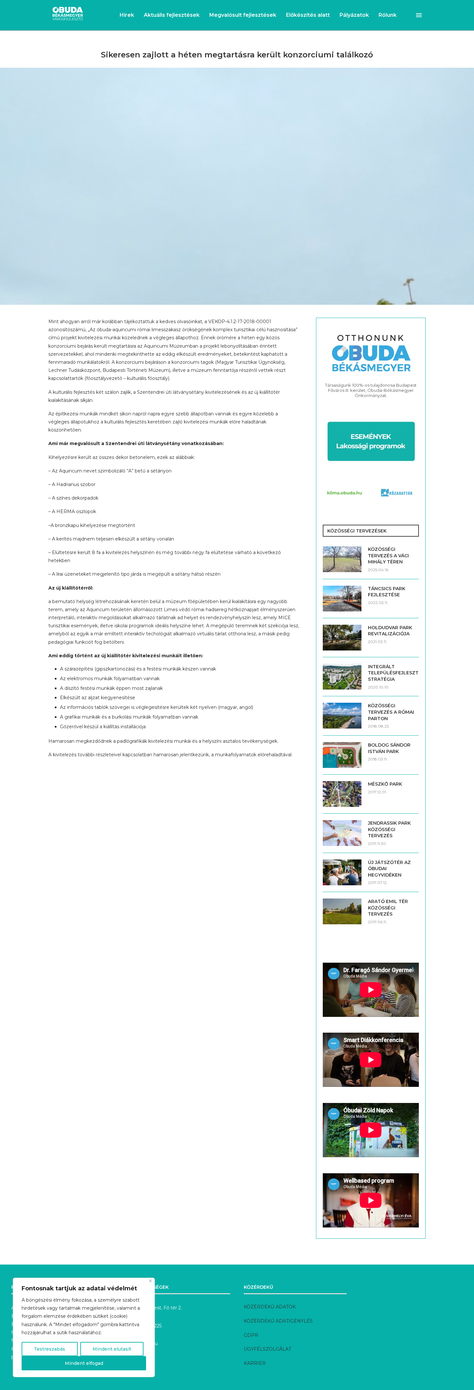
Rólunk (388, 15)
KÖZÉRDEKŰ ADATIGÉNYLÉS (278, 1321)
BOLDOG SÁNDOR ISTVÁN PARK (389, 748)
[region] (84, 1327)
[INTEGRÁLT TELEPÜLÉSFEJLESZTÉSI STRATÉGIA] (342, 677)
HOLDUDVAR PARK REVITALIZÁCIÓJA (390, 631)
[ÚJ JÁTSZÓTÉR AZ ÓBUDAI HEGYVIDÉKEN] (342, 872)
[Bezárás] (150, 1280)
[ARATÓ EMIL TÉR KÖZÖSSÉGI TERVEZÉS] (342, 911)
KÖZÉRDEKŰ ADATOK (270, 1307)
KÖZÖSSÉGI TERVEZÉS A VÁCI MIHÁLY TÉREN (388, 555)
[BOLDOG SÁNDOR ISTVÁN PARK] (342, 755)
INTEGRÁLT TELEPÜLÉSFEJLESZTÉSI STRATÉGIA (393, 673)
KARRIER (255, 1363)
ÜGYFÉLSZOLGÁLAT (267, 1349)
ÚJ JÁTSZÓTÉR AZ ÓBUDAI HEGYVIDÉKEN (389, 868)
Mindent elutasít (112, 1349)
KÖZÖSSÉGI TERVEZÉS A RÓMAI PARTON (391, 712)
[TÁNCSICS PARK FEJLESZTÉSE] (342, 598)
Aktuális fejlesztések (172, 15)
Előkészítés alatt (308, 15)
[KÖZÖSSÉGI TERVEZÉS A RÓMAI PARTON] (342, 716)
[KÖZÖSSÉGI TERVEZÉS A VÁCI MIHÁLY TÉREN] (342, 559)
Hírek (127, 15)
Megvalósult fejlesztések (242, 15)
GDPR (251, 1335)
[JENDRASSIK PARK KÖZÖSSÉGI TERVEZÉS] (342, 833)
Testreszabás (49, 1349)
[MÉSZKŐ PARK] (342, 794)
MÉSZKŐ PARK (385, 784)
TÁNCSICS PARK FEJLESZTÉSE (386, 592)
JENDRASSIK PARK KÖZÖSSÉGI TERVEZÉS (389, 829)
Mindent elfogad (84, 1363)
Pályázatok (354, 15)
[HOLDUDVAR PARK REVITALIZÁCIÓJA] (342, 637)
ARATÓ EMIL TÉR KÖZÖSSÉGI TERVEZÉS (388, 908)
